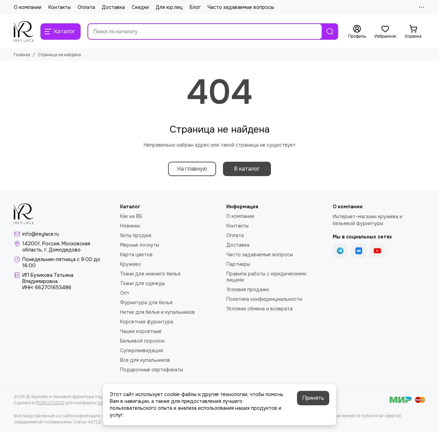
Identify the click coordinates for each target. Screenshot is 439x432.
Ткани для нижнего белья (150, 274)
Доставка (113, 7)
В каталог (247, 168)
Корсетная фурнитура (146, 322)
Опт (124, 293)
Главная (22, 55)
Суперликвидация (141, 350)
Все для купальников (145, 360)
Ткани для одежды (142, 283)
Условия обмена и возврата (259, 309)
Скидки (140, 7)
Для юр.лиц (169, 7)
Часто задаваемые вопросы (240, 7)
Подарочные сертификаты (151, 370)
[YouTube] (377, 250)
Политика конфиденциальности (264, 299)
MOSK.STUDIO (50, 403)
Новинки (130, 226)
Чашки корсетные (141, 331)
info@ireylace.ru (40, 234)
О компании (27, 7)
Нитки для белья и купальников (157, 312)
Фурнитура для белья (146, 302)
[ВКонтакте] (358, 250)
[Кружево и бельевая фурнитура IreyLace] (24, 31)
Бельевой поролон (142, 341)
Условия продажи (247, 289)
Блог (195, 7)
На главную (192, 168)
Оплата (86, 7)
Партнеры (238, 264)
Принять (313, 398)
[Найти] (330, 31)
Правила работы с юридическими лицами (266, 277)
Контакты (59, 7)
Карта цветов (136, 254)
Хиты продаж (136, 235)
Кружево (130, 264)
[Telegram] (340, 250)
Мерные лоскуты (139, 245)
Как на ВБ (131, 216)
